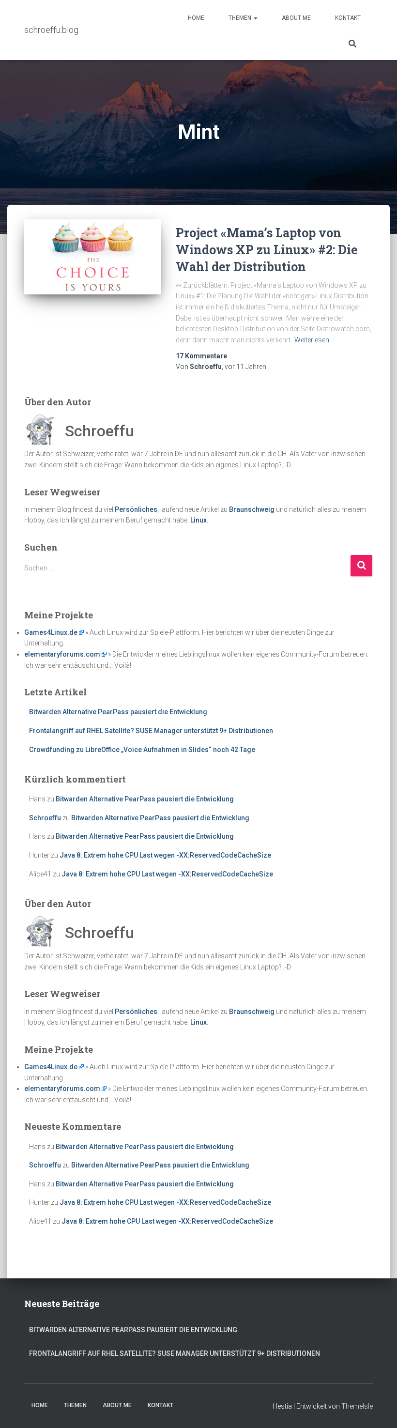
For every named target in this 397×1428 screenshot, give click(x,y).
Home (196, 18)
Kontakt (348, 18)
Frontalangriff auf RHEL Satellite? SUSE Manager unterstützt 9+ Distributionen (151, 731)
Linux (198, 520)
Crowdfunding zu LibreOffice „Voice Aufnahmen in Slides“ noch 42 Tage (142, 749)
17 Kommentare (201, 356)
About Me (296, 18)
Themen (241, 18)
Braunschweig (252, 509)
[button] (255, 18)
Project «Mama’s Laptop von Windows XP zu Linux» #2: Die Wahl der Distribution (266, 250)
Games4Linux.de (50, 632)
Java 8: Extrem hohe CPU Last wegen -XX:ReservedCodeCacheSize (165, 855)
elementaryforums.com (62, 654)
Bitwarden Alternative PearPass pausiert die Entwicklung (118, 712)
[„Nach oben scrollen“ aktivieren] (378, 1409)
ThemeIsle (357, 1406)
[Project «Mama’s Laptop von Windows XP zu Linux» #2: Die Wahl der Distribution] (92, 256)
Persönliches (136, 509)
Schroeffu (45, 818)
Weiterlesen (311, 340)
